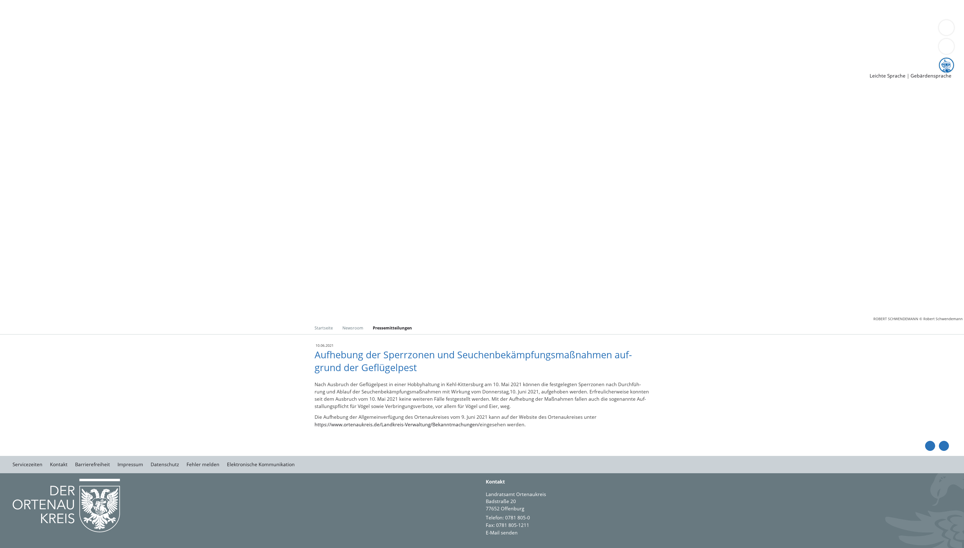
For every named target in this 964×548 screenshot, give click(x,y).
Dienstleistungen (19, 3)
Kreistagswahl (120, 42)
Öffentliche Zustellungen (86, 68)
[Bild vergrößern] (66, 505)
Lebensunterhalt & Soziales (60, 9)
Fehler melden (203, 464)
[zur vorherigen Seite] (930, 446)
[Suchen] (946, 46)
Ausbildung (98, 55)
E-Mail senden (502, 532)
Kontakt (59, 464)
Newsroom (12, 61)
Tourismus (262, 29)
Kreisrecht (92, 42)
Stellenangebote (32, 55)
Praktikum (144, 55)
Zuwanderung (165, 29)
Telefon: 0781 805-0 (508, 517)
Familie (119, 9)
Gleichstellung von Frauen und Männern (368, 29)
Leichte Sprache (888, 76)
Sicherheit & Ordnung (207, 9)
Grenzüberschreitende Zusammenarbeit (461, 29)
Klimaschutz (235, 29)
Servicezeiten (27, 464)
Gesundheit (270, 9)
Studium (122, 55)
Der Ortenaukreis (33, 29)
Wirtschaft (244, 9)
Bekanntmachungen (298, 29)
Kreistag (9, 36)
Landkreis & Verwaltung (27, 23)
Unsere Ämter (16, 16)
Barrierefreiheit (92, 464)
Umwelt (294, 9)
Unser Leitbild (214, 55)
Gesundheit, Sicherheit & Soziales (92, 29)
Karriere (9, 48)
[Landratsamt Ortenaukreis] (718, 513)
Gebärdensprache (931, 76)
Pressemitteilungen (35, 68)
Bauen (21, 9)
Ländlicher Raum (201, 29)
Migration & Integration (155, 9)
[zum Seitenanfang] (944, 446)
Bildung (139, 29)
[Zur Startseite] (52, 129)
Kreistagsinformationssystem (46, 42)
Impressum (130, 464)
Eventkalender (68, 55)
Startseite (324, 328)
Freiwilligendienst (177, 55)
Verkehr (101, 9)
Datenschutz (165, 464)
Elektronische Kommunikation (261, 464)
